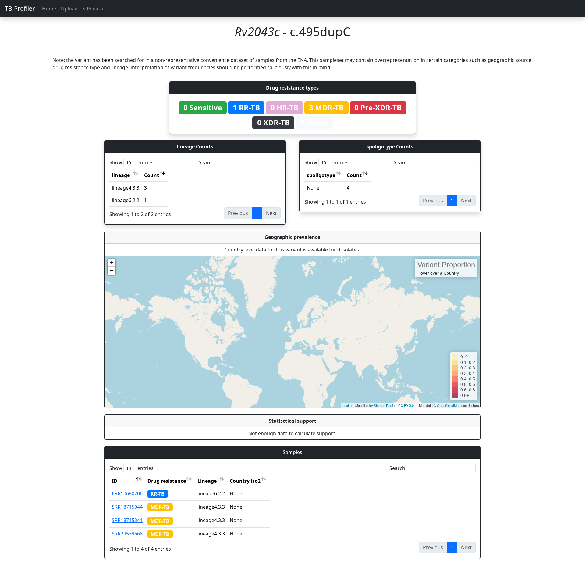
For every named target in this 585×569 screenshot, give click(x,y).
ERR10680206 (127, 493)
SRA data (93, 8)
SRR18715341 (127, 520)
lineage (121, 175)
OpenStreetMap (448, 405)
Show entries (131, 162)
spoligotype (321, 175)
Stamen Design (385, 405)
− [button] (111, 270)
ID (114, 481)
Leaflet (347, 405)
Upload (69, 8)
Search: (207, 162)
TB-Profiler (20, 8)
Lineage (207, 481)
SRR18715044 (127, 506)
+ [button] (111, 262)
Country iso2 (245, 481)
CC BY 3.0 (406, 405)
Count (151, 175)
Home (49, 8)
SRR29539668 (127, 533)
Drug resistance (166, 481)
